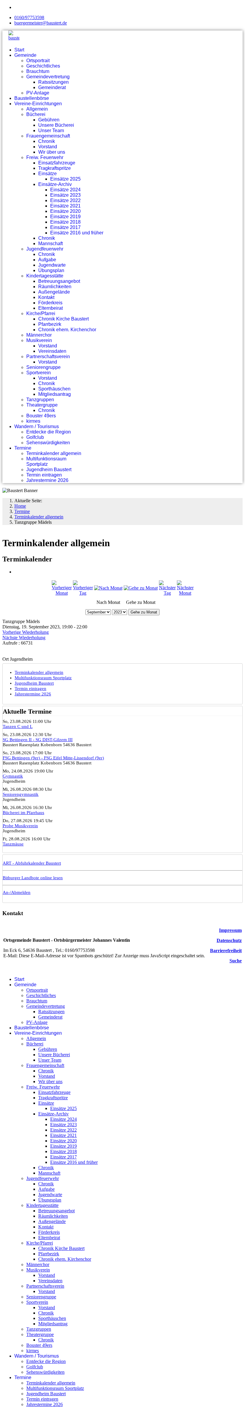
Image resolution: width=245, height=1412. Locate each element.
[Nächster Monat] (185, 593)
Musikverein (39, 340)
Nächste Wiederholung (23, 637)
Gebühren (48, 119)
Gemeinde (25, 55)
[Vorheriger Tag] (83, 593)
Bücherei (35, 114)
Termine (22, 448)
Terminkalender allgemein (53, 453)
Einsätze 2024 (65, 189)
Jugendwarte (52, 265)
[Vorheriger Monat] (62, 593)
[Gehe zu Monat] (141, 587)
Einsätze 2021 (65, 205)
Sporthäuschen (54, 388)
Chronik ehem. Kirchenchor (67, 329)
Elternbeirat (50, 308)
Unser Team (51, 130)
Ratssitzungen (53, 82)
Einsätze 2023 (65, 195)
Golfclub (35, 437)
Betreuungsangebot (59, 281)
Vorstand (47, 146)
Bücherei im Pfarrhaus (23, 812)
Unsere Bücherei (56, 125)
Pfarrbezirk (49, 324)
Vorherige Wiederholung (25, 632)
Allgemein (37, 109)
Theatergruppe (42, 404)
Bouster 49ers (41, 415)
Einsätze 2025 (65, 178)
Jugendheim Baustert (48, 469)
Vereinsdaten (52, 351)
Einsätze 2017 (65, 227)
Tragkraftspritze (54, 168)
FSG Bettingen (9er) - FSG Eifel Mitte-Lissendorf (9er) (53, 757)
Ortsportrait (38, 60)
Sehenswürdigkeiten (48, 442)
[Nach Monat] (108, 587)
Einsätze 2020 (65, 211)
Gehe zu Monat (144, 612)
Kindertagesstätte (44, 275)
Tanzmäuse (13, 844)
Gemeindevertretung (48, 76)
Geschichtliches (43, 65)
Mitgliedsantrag (54, 394)
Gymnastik (13, 776)
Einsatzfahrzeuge (56, 162)
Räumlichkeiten (54, 286)
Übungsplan (51, 270)
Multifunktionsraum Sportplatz (46, 461)
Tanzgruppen (40, 399)
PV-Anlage (37, 92)
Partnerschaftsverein (48, 356)
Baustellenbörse (31, 98)
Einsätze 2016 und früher (76, 232)
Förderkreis (50, 302)
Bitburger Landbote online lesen (33, 877)
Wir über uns (51, 152)
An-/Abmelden (16, 892)
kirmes (33, 421)
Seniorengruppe (43, 367)
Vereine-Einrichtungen (38, 103)
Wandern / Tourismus (36, 426)
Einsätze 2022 (65, 200)
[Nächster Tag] (167, 593)
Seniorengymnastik (21, 794)
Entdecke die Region (48, 431)
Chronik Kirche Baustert (63, 318)
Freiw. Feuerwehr (44, 157)
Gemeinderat (52, 87)
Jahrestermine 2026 (47, 480)
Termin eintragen (44, 474)
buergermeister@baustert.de (40, 22)
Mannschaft (50, 243)
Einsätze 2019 (65, 216)
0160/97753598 (29, 17)
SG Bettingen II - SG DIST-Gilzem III (38, 739)
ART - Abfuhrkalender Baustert (32, 863)
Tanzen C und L (18, 726)
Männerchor (39, 335)
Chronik (46, 141)
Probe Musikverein (20, 825)
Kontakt (46, 297)
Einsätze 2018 (65, 222)
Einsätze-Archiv (55, 184)
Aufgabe (47, 259)
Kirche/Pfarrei (40, 313)
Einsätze (47, 173)
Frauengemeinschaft (48, 135)
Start (19, 49)
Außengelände (54, 291)
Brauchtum (37, 71)
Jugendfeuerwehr (44, 248)
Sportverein (38, 372)
